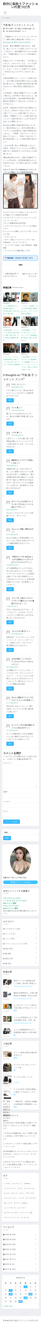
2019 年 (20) (10, 1269)
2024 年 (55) (10, 1244)
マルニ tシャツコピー (11, 906)
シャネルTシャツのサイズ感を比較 (17, 1144)
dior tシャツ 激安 (9, 903)
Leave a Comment (15, 31)
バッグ (10, 939)
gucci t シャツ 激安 (10, 908)
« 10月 (5, 1306)
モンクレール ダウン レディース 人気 (18, 1213)
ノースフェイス (10, 1188)
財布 (9, 959)
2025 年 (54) (10, 1239)
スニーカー (21, 1208)
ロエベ (21, 1193)
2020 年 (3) (10, 1264)
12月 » (10, 1306)
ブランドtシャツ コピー (12, 898)
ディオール (25, 1217)
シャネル (7, 1183)
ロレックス (8, 1203)
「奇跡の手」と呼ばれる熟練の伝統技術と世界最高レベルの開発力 (25, 1104)
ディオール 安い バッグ (23, 1077)
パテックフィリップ (11, 1217)
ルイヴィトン (17, 1183)
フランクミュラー (10, 1198)
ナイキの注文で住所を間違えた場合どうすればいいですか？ (25, 1092)
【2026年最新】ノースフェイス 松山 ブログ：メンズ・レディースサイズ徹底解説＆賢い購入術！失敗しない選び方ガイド (29, 335)
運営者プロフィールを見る (20, 882)
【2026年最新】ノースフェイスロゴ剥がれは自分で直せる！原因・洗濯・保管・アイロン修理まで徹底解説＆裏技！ (11, 335)
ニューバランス (10, 1208)
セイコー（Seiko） (21, 1203)
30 (20, 1301)
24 (25, 1298)
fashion (27, 1183)
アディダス (30, 1193)
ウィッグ (10, 934)
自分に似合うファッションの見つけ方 (20, 5)
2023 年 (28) (10, 1249)
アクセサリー (12, 929)
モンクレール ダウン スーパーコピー (17, 42)
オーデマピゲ (31, 1198)
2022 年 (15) (10, 1254)
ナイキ (19, 1188)
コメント (7, 763)
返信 (10, 400)
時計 (9, 949)
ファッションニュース (16, 944)
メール (6, 801)
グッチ (21, 1198)
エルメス (14, 1193)
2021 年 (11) (10, 1259)
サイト (5, 811)
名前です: (6, 878)
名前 (5, 792)
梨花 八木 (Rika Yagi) (24, 28)
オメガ (6, 1193)
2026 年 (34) (10, 1235)
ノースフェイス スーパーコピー (15, 901)
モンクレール (29, 1188)
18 (30, 1294)
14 (11, 1294)
